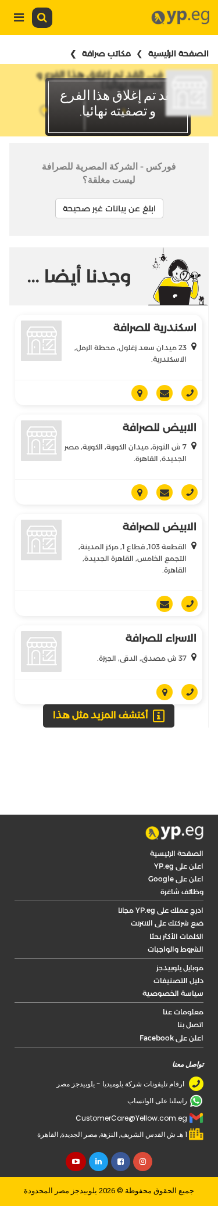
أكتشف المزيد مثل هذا (100, 683)
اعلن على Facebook (171, 1006)
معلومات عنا (183, 980)
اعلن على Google (175, 847)
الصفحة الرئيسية (178, 53)
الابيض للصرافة (159, 396)
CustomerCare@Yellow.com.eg (131, 1087)
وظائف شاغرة (181, 860)
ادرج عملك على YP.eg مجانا (160, 878)
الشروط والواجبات (175, 917)
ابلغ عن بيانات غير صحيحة (109, 208)
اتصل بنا (190, 993)
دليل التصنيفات (178, 949)
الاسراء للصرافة (161, 606)
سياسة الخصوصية (172, 961)
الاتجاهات (135, 461)
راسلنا (160, 461)
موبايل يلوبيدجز (179, 936)
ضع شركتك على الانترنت (167, 891)
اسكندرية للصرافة (154, 327)
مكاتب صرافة (106, 53)
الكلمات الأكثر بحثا (176, 905)
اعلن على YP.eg (178, 834)
